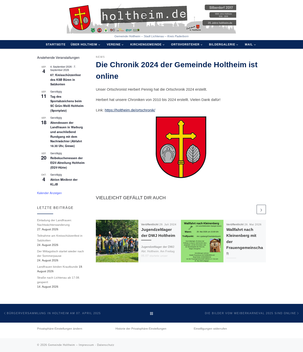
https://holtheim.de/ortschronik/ (130, 110)
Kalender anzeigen (49, 193)
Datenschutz (105, 344)
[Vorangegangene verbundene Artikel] (251, 209)
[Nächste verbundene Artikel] (261, 209)
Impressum (86, 344)
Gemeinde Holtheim (61, 344)
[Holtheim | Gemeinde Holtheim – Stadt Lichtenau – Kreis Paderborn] (151, 17)
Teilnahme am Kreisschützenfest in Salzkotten (59, 238)
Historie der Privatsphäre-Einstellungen (140, 328)
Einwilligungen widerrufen (210, 328)
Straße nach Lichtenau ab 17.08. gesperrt (58, 280)
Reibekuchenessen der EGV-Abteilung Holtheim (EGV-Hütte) (67, 162)
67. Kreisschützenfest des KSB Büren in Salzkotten (65, 79)
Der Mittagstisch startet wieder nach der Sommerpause (60, 253)
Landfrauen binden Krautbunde (57, 266)
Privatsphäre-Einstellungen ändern (59, 328)
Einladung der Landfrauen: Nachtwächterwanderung (54, 222)
